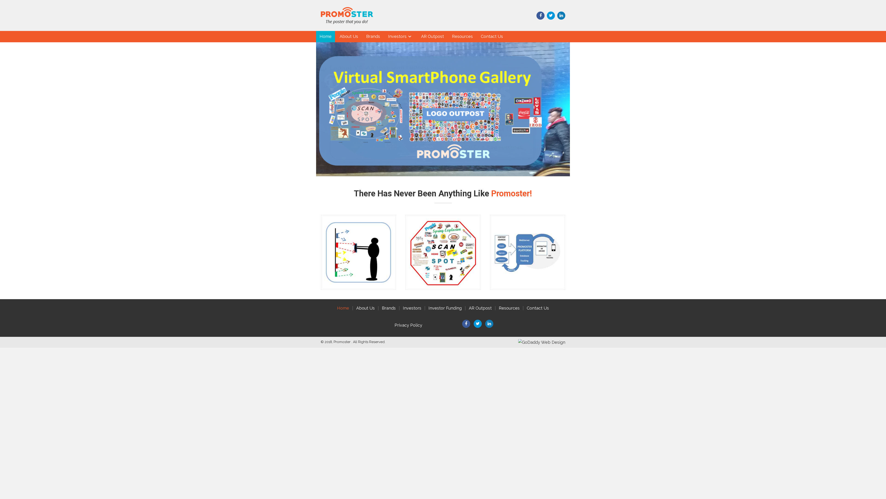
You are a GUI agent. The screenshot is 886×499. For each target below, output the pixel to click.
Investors (412, 308)
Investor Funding (445, 308)
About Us (365, 308)
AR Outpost (480, 308)
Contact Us (538, 308)
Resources (509, 308)
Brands (389, 308)
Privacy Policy (408, 325)
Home (343, 308)
